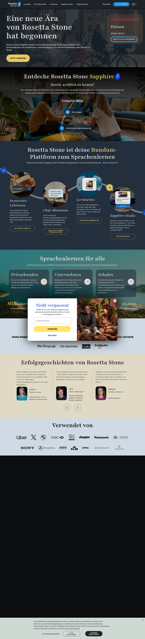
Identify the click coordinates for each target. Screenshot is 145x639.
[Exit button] (115, 300)
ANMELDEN (52, 329)
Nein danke (52, 335)
